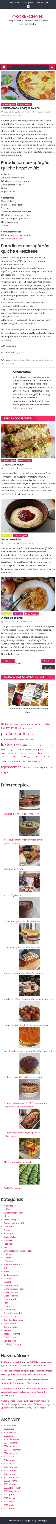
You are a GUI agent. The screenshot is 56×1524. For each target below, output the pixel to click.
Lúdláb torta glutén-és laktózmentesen (22, 921)
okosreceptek (24, 749)
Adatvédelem (14, 3)
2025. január (9, 1436)
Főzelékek (8, 1244)
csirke (37, 724)
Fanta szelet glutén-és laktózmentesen (22, 947)
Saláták (7, 1306)
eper (24, 728)
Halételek (8, 1254)
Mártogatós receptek (14, 1289)
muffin (50, 745)
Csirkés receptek (12, 1219)
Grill (5, 1247)
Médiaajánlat (42, 3)
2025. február (10, 1432)
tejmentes (29, 761)
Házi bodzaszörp (10, 661)
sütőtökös (15, 761)
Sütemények (10, 1323)
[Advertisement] (28, 46)
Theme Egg (42, 1520)
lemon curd (32, 745)
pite (14, 757)
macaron (42, 745)
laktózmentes (33, 360)
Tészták (7, 1330)
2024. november (11, 1442)
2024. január (9, 1474)
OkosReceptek (28, 16)
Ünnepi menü (10, 1337)
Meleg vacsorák (24, 104)
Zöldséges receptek (13, 1344)
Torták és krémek (12, 1333)
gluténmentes (17, 360)
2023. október (10, 1484)
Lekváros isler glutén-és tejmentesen (21, 813)
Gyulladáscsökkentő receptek (18, 1251)
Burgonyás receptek (13, 1212)
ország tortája (7, 753)
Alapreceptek (10, 1205)
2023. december (11, 1477)
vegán (5, 772)
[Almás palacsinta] (28, 594)
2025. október (10, 1425)
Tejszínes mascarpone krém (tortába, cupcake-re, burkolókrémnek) (49, 661)
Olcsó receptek (24, 461)
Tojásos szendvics (12, 464)
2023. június (9, 1498)
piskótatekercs (6, 757)
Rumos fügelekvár (12, 895)
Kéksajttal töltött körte (14, 869)
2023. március (10, 1508)
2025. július (9, 1429)
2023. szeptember (12, 1487)
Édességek (18, 614)
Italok (6, 1271)
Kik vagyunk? (28, 3)
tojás (41, 762)
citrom (31, 724)
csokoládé (45, 724)
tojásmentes (11, 767)
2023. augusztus (11, 1491)
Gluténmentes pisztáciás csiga (18, 1162)
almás (9, 724)
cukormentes (9, 728)
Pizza (6, 1302)
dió (19, 728)
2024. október (10, 1446)
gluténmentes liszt (15, 177)
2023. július (9, 1494)
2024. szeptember (12, 1449)
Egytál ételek (10, 1237)
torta (24, 768)
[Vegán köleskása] (28, 516)
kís (25, 360)
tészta (29, 767)
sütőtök (5, 761)
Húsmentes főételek (13, 1264)
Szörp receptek (11, 1327)
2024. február (10, 1470)
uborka (36, 767)
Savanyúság (9, 1309)
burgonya (23, 724)
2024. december (12, 1439)
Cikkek (7, 1216)
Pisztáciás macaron (13, 1188)
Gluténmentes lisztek (11, 1362)
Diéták (7, 1230)
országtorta (37, 749)
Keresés (18, 663)
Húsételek (8, 1261)
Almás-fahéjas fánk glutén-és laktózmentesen (26, 1025)
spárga (11, 363)
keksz (31, 739)
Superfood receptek (13, 1320)
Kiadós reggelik (8, 104)
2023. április (9, 1505)
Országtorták (10, 1299)
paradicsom (45, 360)
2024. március (10, 1467)
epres (30, 728)
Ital (5, 1268)
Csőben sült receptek (14, 1223)
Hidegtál (8, 1257)
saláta (23, 757)
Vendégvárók (10, 1340)
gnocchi (33, 734)
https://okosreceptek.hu (24, 408)
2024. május (9, 1460)
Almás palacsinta (12, 617)
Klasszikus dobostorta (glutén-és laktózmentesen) (28, 1051)
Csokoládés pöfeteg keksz (13, 1370)
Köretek (7, 1278)
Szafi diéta (37, 757)
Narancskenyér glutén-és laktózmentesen (24, 973)
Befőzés (7, 1209)
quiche (4, 363)
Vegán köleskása (11, 539)
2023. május (9, 1501)
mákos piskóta (11, 750)
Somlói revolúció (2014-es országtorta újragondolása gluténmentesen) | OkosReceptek (28, 1392)
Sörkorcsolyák (10, 1316)
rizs (18, 757)
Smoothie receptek (13, 1313)
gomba (41, 734)
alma (3, 724)
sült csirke (46, 757)
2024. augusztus (11, 1453)
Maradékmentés (11, 1285)
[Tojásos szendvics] (28, 441)
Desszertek (6, 535)
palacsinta (18, 753)
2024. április (9, 1463)
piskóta (39, 753)
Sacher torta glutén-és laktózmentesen (23, 1077)
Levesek (7, 1282)
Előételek (8, 1240)
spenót (29, 757)
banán (15, 724)
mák (3, 750)
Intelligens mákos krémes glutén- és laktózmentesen (29, 999)
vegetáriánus (46, 767)
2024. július (9, 1456)
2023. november (11, 1480)
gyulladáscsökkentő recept (14, 739)
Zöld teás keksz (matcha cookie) (16, 1379)
